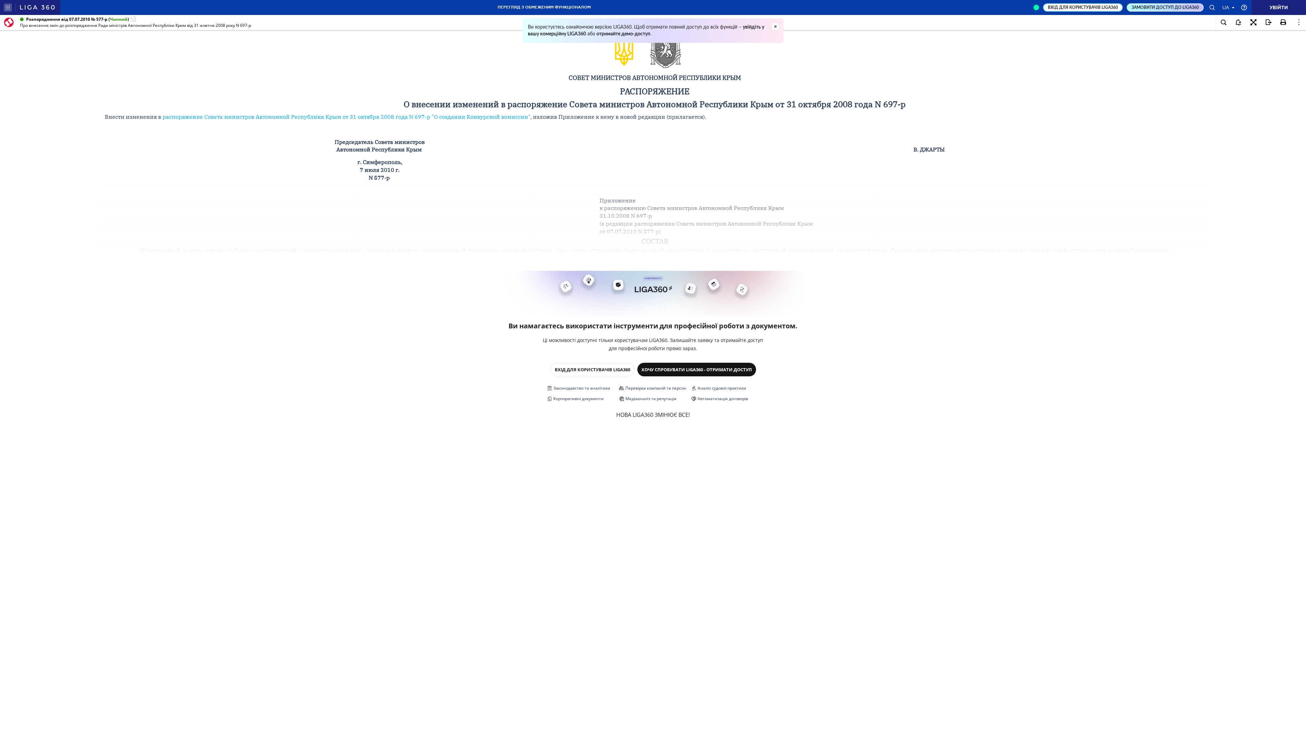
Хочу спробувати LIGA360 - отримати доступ (696, 369)
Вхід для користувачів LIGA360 (592, 369)
